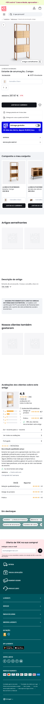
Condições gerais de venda (10, 684)
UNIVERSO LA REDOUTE (10, 622)
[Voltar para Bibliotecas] (4, 25)
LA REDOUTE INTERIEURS (9, 69)
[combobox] (22, 431)
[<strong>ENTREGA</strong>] (40, 137)
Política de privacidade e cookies (11, 686)
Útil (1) (15, 483)
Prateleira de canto (30, 525)
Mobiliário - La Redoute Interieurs (15, 520)
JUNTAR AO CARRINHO (19, 105)
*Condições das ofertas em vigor (29, 684)
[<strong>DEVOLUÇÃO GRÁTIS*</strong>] (40, 142)
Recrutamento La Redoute (10, 690)
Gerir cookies (27, 686)
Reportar (27, 483)
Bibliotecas (14, 19)
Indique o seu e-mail (9, 547)
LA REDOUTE (6, 598)
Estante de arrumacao (12, 525)
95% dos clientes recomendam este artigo (32, 423)
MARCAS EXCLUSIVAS (9, 614)
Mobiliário (6, 19)
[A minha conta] (34, 8)
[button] (39, 8)
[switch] (25, 125)
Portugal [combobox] (8, 699)
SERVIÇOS (6, 606)
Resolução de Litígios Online (26, 688)
